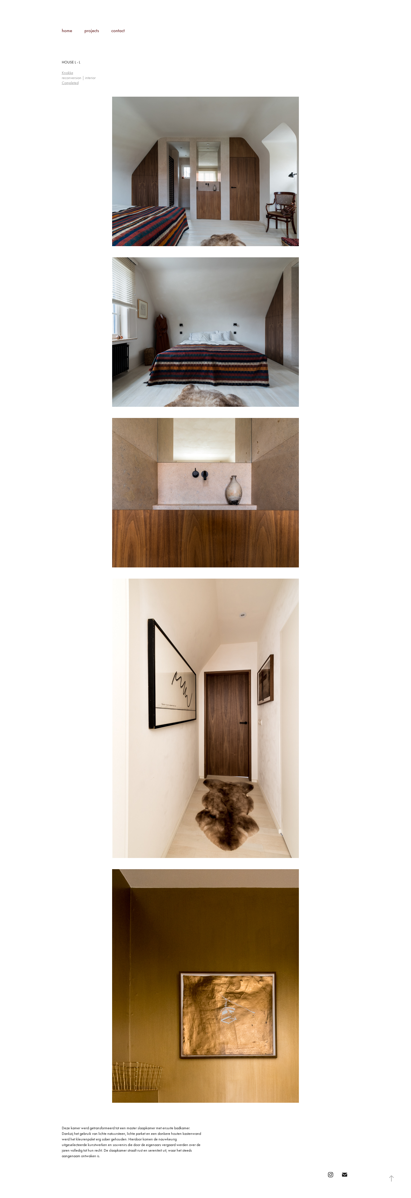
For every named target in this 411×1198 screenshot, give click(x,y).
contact (118, 30)
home (67, 30)
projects (91, 30)
